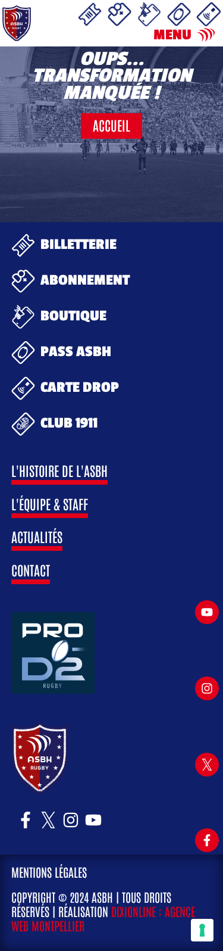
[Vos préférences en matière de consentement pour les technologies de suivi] (202, 930)
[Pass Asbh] (179, 14)
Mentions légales (49, 872)
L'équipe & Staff (49, 503)
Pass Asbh (75, 352)
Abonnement (85, 280)
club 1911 (69, 423)
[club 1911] (23, 424)
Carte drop (79, 387)
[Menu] (206, 35)
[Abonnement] (119, 14)
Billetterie (78, 244)
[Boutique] (149, 14)
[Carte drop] (208, 14)
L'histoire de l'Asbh (59, 470)
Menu (172, 35)
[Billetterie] (89, 14)
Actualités (36, 536)
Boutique (73, 316)
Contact (30, 569)
